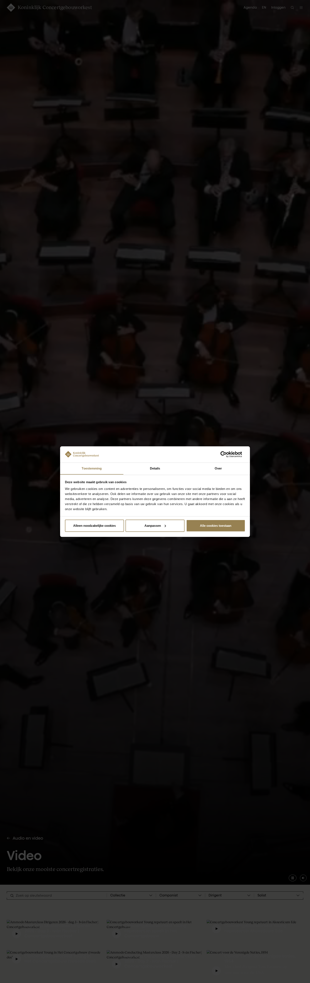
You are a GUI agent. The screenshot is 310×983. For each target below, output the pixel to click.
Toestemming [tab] (92, 468)
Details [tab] (155, 468)
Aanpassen (152, 525)
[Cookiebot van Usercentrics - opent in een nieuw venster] (226, 454)
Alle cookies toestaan (215, 525)
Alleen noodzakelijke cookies (94, 525)
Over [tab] (218, 468)
